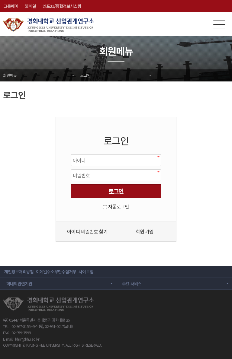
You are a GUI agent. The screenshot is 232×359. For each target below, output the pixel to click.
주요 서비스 (131, 284)
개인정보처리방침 (19, 271)
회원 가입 (145, 231)
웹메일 (30, 6)
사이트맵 (86, 271)
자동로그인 (118, 206)
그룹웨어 (11, 6)
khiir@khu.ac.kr (27, 339)
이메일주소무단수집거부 (56, 271)
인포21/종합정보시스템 (62, 6)
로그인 (85, 75)
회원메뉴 (10, 75)
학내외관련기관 (19, 284)
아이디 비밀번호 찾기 (87, 231)
